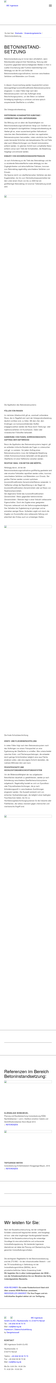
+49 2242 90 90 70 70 (16, 1323)
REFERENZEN (12, 1124)
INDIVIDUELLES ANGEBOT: (15, 1293)
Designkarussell (13, 1332)
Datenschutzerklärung (23, 1329)
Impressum (8, 1329)
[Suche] (44, 5)
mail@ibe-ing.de (15, 1326)
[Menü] (50, 5)
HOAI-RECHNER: (11, 1287)
